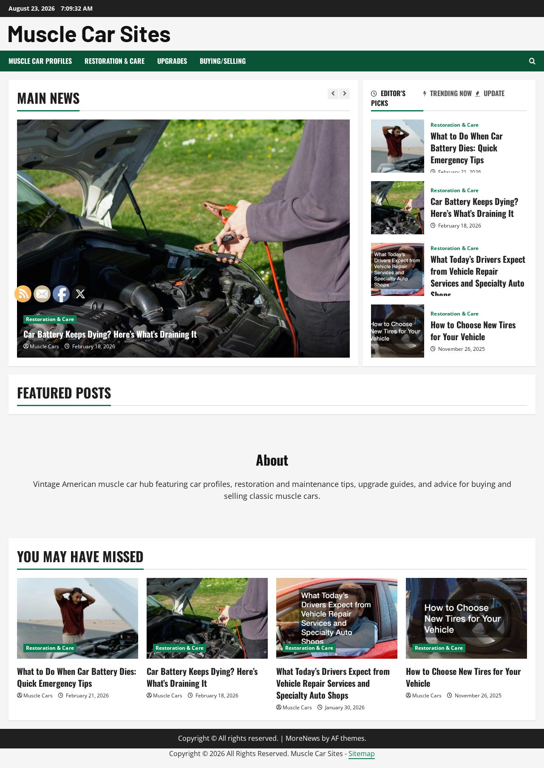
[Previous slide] (333, 93)
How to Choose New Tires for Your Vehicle (397, 331)
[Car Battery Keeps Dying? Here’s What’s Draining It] (183, 238)
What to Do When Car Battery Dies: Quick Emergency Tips (397, 146)
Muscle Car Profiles (40, 61)
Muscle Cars (167, 695)
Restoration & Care (114, 61)
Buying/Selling (223, 61)
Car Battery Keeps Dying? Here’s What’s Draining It (110, 333)
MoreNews (303, 738)
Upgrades (172, 61)
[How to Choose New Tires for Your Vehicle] (466, 618)
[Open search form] (532, 61)
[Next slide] (344, 93)
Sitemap (361, 753)
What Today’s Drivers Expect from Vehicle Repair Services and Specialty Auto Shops (397, 269)
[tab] (397, 99)
